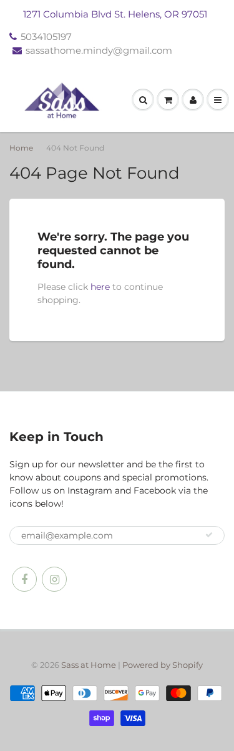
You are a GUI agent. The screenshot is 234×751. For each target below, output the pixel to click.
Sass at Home (88, 665)
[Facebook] (24, 579)
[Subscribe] (209, 535)
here (100, 286)
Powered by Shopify (162, 665)
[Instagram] (54, 579)
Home (21, 147)
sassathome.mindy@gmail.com (99, 50)
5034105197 (46, 36)
